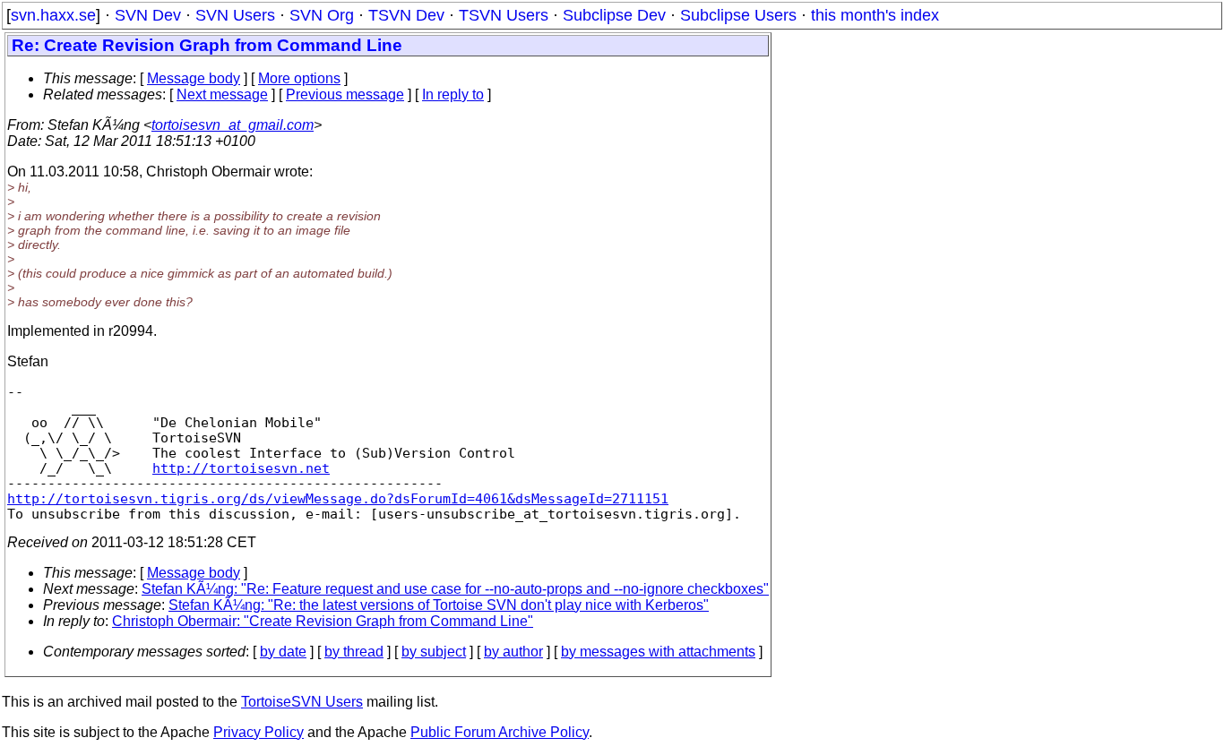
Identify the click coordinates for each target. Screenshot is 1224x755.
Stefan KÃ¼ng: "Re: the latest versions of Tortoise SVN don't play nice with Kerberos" (438, 605)
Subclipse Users (738, 15)
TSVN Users (503, 15)
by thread (354, 651)
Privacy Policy (258, 732)
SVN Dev (148, 15)
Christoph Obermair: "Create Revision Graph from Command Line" (322, 621)
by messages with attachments (658, 651)
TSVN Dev (406, 15)
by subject (433, 651)
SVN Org (321, 15)
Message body (193, 78)
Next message (222, 94)
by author (513, 651)
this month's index (875, 15)
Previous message (345, 94)
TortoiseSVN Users (302, 701)
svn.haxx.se (53, 15)
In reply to (453, 94)
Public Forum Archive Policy (499, 732)
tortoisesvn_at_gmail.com (232, 125)
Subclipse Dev (614, 15)
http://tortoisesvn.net (241, 468)
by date (283, 651)
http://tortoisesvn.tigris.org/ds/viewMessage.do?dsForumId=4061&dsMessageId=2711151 (337, 498)
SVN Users (235, 15)
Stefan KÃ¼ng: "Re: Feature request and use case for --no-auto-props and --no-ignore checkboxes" (455, 588)
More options (299, 78)
